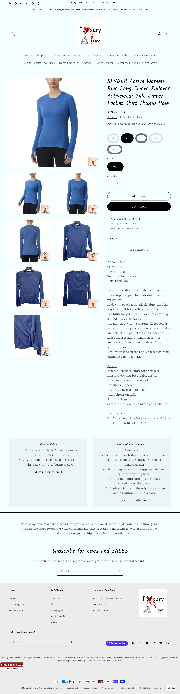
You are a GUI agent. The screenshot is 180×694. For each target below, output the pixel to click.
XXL (115, 149)
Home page (16, 610)
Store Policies (101, 610)
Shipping (112, 117)
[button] (13, 34)
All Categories (17, 604)
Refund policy (74, 688)
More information (47, 472)
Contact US (99, 604)
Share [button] (113, 238)
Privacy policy (91, 688)
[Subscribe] (119, 571)
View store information (124, 228)
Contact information (150, 688)
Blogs (54, 622)
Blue (115, 166)
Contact (55, 598)
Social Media (59, 616)
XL (158, 140)
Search (13, 598)
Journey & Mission (62, 610)
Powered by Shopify (53, 688)
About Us (56, 604)
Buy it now (139, 206)
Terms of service (110, 688)
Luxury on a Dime (35, 688)
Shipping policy (129, 688)
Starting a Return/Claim (107, 598)
